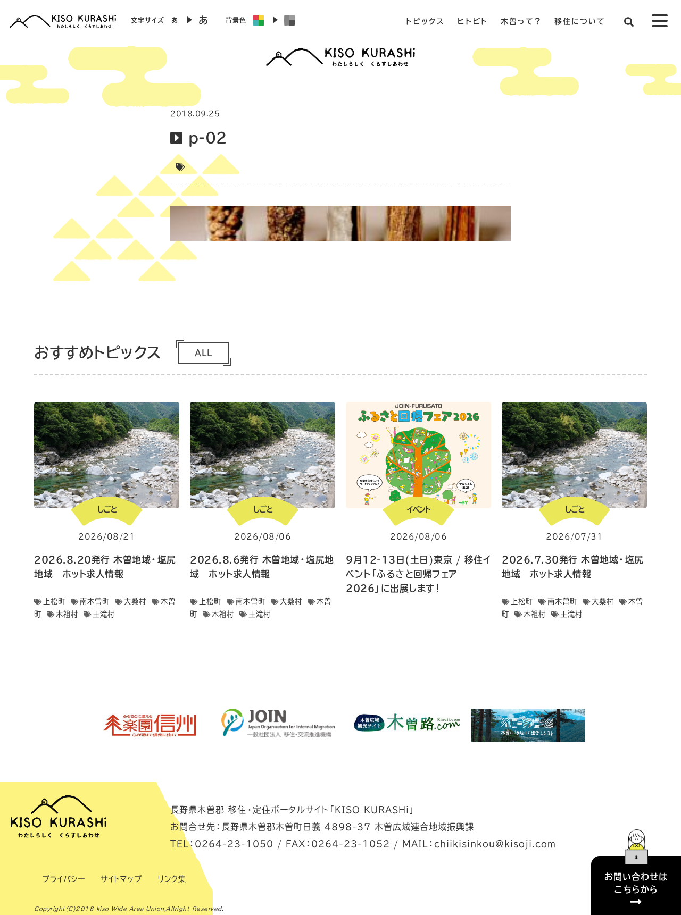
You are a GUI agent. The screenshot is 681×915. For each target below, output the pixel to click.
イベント (418, 509)
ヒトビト (473, 21)
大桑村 (135, 601)
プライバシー (63, 879)
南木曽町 (95, 601)
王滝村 (104, 614)
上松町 (54, 601)
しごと (107, 509)
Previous (82, 725)
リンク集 (171, 879)
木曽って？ (521, 21)
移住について (579, 21)
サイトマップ (121, 879)
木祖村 (67, 614)
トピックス (425, 21)
